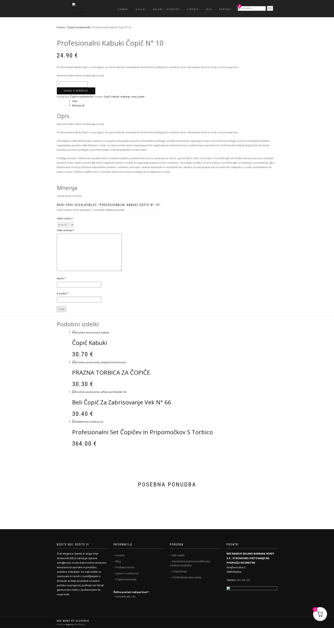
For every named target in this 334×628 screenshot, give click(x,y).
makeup (125, 96)
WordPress (79, 624)
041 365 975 (243, 580)
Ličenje (193, 9)
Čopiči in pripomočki (78, 27)
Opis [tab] (75, 101)
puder (141, 96)
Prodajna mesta (125, 567)
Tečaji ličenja (179, 571)
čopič (107, 96)
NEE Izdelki (178, 555)
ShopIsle (61, 624)
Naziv (61, 278)
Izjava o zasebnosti (127, 573)
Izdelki (140, 9)
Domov (123, 9)
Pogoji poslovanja (126, 579)
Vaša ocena (65, 218)
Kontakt (225, 9)
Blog (118, 561)
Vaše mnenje (66, 230)
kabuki (115, 96)
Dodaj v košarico (76, 91)
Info (209, 9)
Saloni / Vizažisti (166, 9)
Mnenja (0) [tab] (78, 105)
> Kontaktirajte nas (124, 596)
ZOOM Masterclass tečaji (186, 577)
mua (133, 96)
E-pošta (63, 293)
